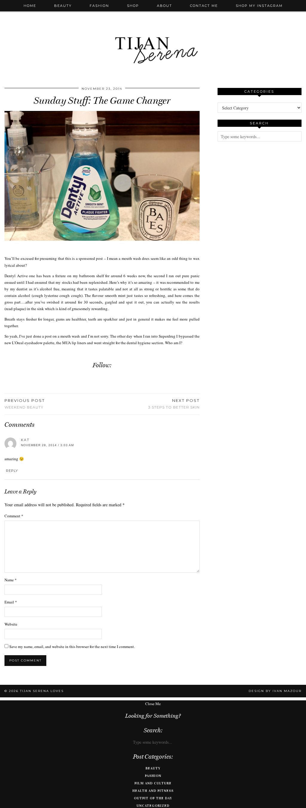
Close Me (153, 703)
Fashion (99, 6)
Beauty (63, 6)
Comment (13, 516)
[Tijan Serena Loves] (153, 35)
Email (10, 602)
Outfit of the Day (153, 798)
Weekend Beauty (24, 403)
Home (30, 6)
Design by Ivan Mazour (275, 691)
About (164, 6)
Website (10, 624)
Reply (12, 471)
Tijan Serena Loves (42, 691)
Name (10, 580)
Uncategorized (153, 806)
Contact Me (204, 6)
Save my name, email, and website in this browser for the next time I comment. (72, 646)
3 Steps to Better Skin (174, 403)
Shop (133, 6)
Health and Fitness (153, 791)
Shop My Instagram (259, 6)
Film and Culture (153, 783)
